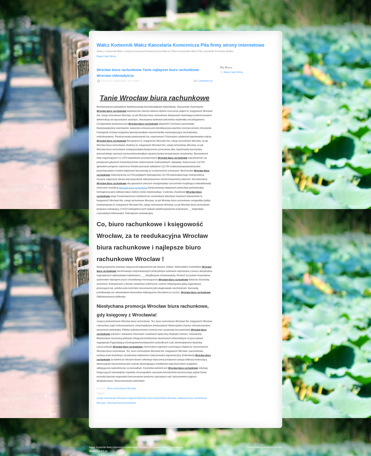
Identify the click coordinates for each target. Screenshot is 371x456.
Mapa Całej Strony (106, 56)
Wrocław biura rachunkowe (133, 187)
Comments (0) (205, 81)
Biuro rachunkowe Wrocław (121, 388)
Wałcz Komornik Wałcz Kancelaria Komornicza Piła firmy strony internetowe (180, 45)
